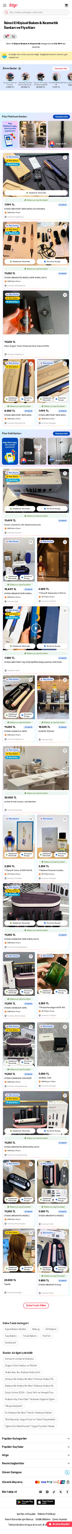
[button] (5, 5)
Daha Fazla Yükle (36, 1305)
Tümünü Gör (60, 68)
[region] (37, 80)
